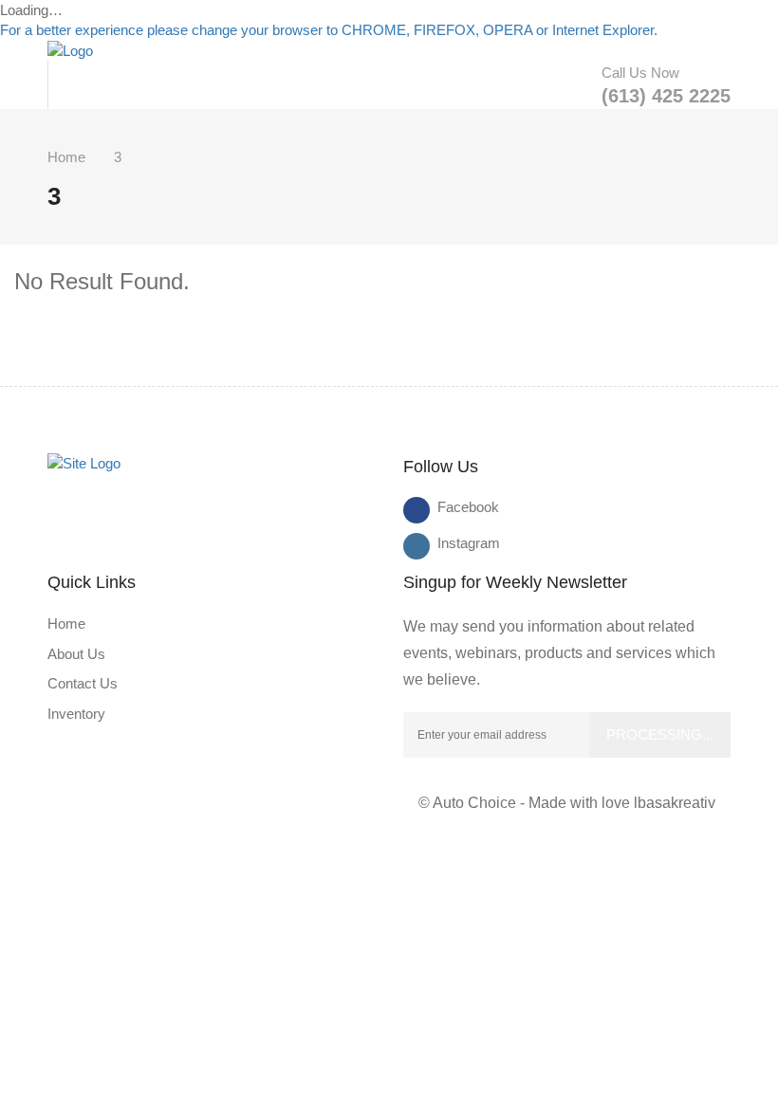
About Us (76, 654)
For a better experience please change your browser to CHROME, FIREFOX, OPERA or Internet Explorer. (329, 30)
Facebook (450, 507)
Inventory (76, 714)
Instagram (450, 543)
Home (66, 157)
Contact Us (82, 683)
